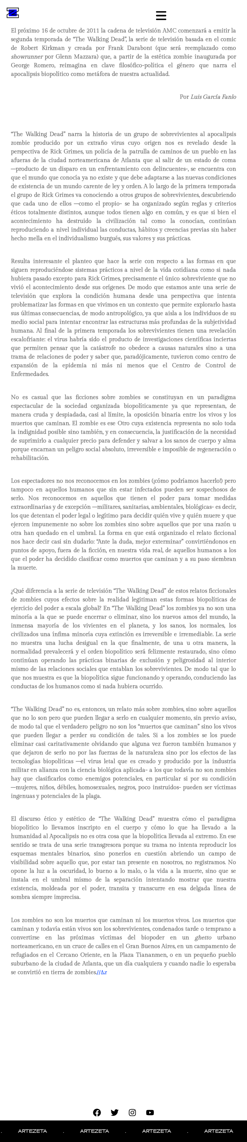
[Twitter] (115, 1112)
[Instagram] (132, 1112)
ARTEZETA (24, 1131)
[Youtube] (150, 1112)
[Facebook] (97, 1112)
